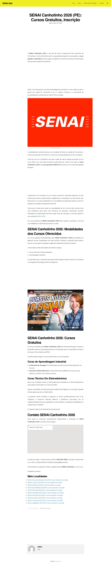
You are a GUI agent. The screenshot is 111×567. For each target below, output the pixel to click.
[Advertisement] (55, 39)
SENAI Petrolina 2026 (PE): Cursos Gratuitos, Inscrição (45, 495)
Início (73, 3)
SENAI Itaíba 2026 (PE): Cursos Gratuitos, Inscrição (44, 485)
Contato (101, 3)
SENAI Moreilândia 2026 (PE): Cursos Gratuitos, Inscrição (46, 487)
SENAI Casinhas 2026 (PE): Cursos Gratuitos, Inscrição (45, 500)
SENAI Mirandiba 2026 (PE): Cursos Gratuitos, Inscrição (46, 493)
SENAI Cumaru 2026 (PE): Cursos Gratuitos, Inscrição (45, 482)
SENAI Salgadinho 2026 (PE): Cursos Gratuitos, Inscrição (46, 503)
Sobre (79, 3)
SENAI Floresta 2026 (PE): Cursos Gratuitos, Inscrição (45, 490)
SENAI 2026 (41, 216)
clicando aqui (79, 467)
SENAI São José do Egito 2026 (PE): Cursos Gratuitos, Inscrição (48, 480)
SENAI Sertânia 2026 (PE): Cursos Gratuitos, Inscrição (45, 498)
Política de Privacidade (90, 3)
